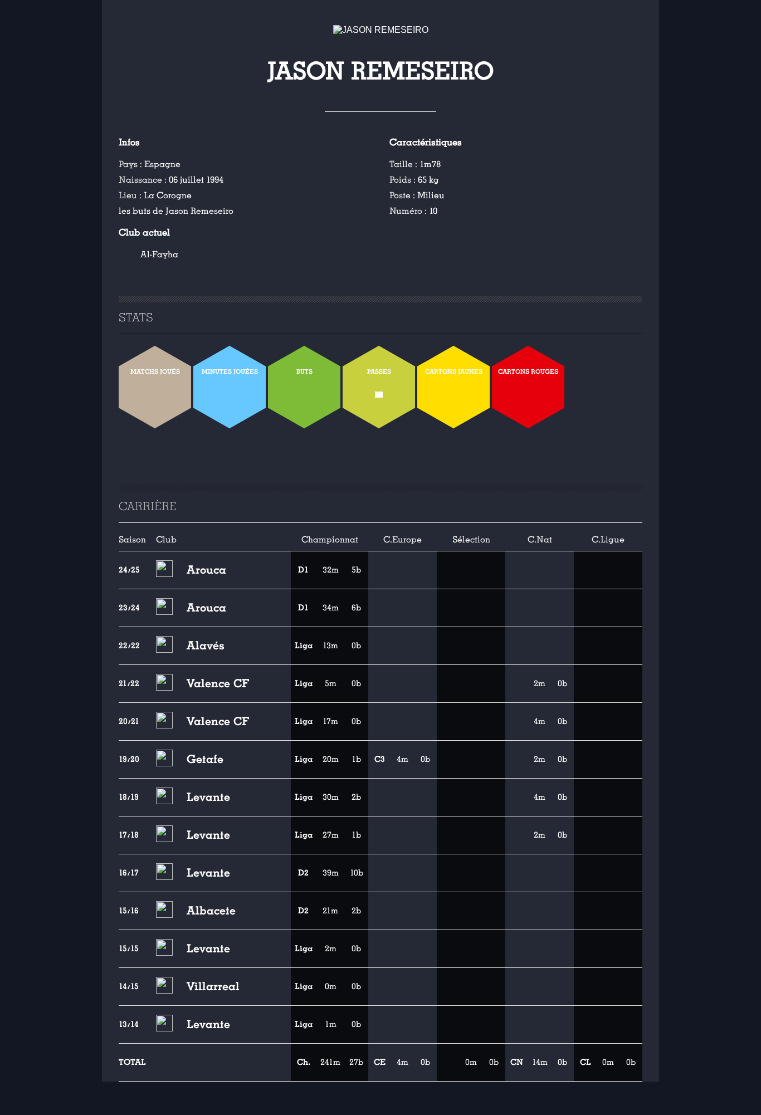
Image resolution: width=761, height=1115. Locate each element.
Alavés (206, 645)
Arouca (206, 570)
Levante (208, 797)
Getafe (205, 759)
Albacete (211, 910)
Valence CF (218, 683)
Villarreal (213, 986)
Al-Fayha (159, 254)
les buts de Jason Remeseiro (176, 211)
